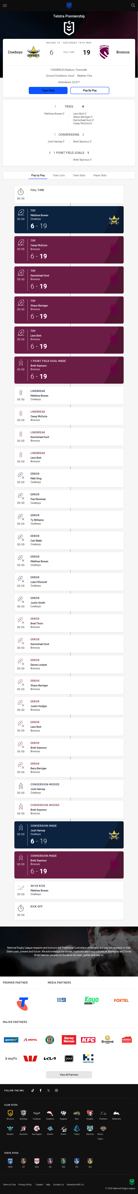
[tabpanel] (69, 554)
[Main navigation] (5, 6)
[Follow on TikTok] (32, 1090)
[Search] (133, 5)
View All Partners (69, 1074)
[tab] (38, 175)
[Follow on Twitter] (48, 1090)
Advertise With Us (75, 1184)
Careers (39, 1184)
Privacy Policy (25, 1184)
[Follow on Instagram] (56, 1090)
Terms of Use (9, 1184)
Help (48, 1184)
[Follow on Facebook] (40, 1090)
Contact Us (58, 1184)
